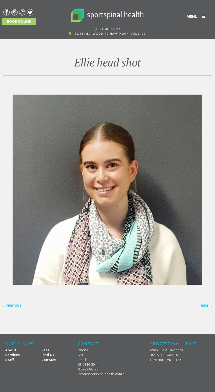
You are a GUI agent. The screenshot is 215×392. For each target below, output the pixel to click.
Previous (12, 305)
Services (12, 354)
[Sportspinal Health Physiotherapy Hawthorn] (107, 15)
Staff (9, 359)
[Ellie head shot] (107, 190)
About (11, 350)
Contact (48, 359)
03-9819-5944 (110, 29)
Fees (45, 350)
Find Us (47, 354)
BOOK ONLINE (19, 21)
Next (206, 305)
